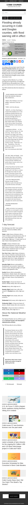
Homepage (21, 1)
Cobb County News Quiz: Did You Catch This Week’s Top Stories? (12, 482)
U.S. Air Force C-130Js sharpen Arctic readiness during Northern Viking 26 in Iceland (13, 408)
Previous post (10, 384)
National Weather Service (8, 42)
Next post (19, 384)
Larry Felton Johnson (12, 58)
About (6, 1)
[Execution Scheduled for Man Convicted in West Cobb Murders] (14, 459)
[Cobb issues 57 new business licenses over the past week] (14, 421)
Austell (9, 40)
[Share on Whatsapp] (8, 378)
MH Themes (21, 503)
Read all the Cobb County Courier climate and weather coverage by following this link (13, 361)
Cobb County (21, 70)
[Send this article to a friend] (8, 376)
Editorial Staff (13, 1)
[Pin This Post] (19, 373)
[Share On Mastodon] (19, 378)
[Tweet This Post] (19, 370)
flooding (14, 40)
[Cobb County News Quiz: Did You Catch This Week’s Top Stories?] (14, 476)
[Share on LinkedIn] (8, 373)
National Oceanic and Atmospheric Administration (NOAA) (13, 321)
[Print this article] (19, 376)
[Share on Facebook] (8, 370)
